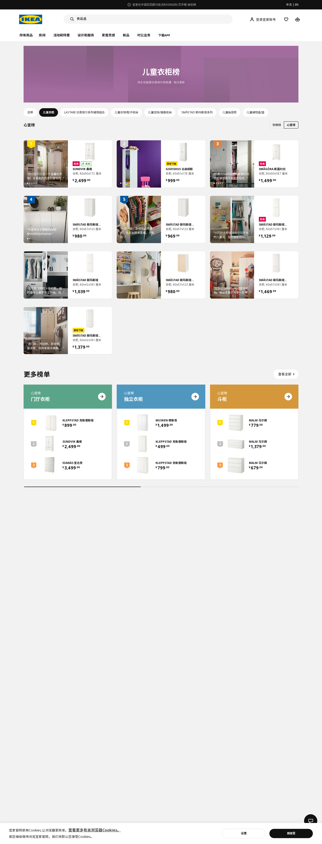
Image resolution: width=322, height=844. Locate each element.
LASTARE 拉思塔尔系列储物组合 (84, 112)
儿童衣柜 (48, 112)
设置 (244, 833)
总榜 (30, 112)
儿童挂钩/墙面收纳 (160, 112)
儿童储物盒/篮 (255, 112)
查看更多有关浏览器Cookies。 (94, 830)
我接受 (291, 833)
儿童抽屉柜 (230, 112)
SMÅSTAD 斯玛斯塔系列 (197, 112)
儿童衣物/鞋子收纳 (126, 112)
